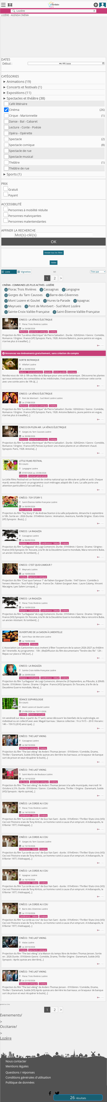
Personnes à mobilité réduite (28, 210)
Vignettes (24, 271)
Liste (6, 271)
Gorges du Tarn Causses (23, 295)
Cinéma (14, 110)
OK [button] (53, 241)
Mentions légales (17, 1066)
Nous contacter (16, 1061)
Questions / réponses (20, 1072)
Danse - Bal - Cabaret (23, 121)
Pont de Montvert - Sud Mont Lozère (53, 306)
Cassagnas (50, 289)
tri (55, 271)
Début (6, 63)
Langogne (71, 289)
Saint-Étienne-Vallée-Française (76, 311)
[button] (53, 253)
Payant (13, 195)
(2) (103, 139)
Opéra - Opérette (20, 133)
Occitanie (8, 1026)
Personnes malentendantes (27, 221)
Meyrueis (13, 306)
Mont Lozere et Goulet (22, 300)
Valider (53, 263)
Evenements (10, 1015)
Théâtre (14, 162)
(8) (103, 145)
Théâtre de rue (19, 168)
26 (78, 1097)
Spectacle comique (22, 145)
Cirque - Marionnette (23, 116)
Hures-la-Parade (57, 300)
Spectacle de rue (20, 151)
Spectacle (15, 139)
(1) (103, 116)
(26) (102, 110)
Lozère (6, 1038)
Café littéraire (18, 104)
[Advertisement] (53, 36)
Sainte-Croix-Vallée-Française (27, 311)
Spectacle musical (21, 157)
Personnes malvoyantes (24, 216)
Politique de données (20, 1082)
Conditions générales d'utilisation (28, 1077)
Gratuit (13, 190)
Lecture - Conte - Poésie (25, 127)
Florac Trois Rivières (20, 289)
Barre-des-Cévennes (62, 295)
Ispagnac (82, 300)
